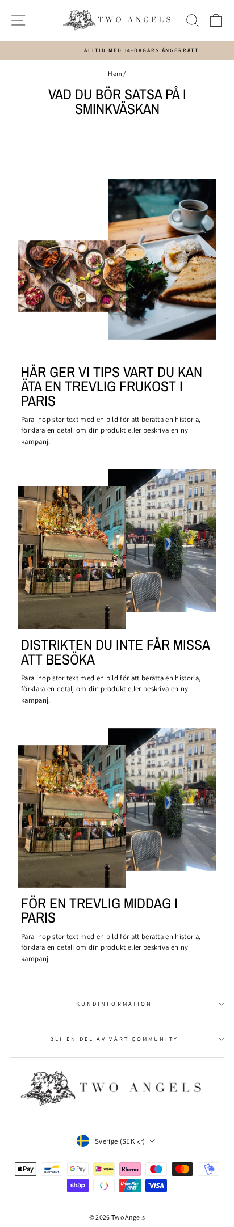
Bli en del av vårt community (114, 1039)
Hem (115, 73)
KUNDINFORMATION (114, 1004)
